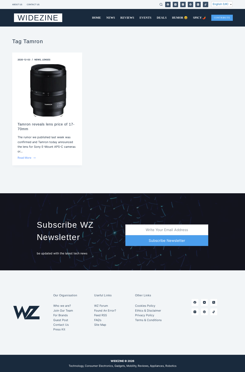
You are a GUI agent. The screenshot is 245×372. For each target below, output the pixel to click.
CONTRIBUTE (222, 17)
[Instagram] (183, 4)
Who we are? (62, 305)
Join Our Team (63, 310)
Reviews (127, 17)
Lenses (46, 59)
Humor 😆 (180, 17)
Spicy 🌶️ (199, 17)
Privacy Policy (144, 315)
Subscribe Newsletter (167, 240)
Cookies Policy (145, 305)
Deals (162, 17)
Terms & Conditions (148, 320)
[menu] (221, 4)
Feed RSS (100, 315)
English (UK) (220, 4)
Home (96, 17)
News (110, 17)
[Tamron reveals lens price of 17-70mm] (47, 90)
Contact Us (33, 4)
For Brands (60, 315)
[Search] (161, 4)
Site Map (100, 324)
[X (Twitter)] (175, 4)
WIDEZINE (38, 17)
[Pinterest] (190, 4)
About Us (17, 4)
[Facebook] (168, 4)
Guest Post (60, 320)
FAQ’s (97, 320)
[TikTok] (205, 4)
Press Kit (59, 329)
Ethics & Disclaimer (148, 310)
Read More (24, 158)
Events (145, 17)
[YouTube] (198, 4)
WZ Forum (101, 305)
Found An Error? (105, 310)
